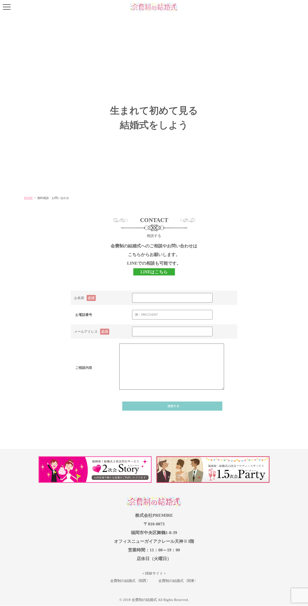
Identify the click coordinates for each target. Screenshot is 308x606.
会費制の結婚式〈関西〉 (130, 581)
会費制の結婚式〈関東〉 (178, 581)
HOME (28, 198)
